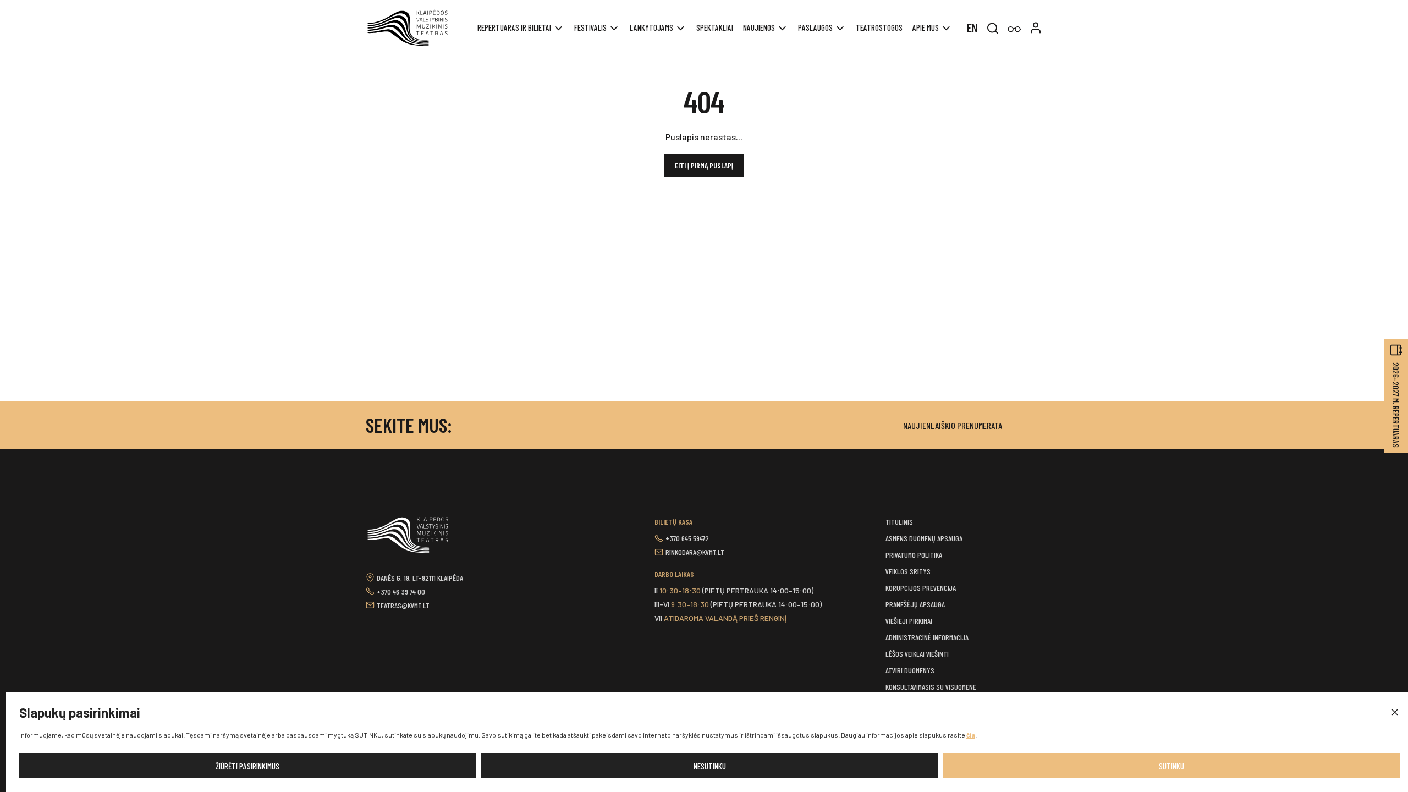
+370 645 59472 (687, 538)
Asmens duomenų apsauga (924, 538)
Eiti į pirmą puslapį (704, 165)
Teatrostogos (879, 27)
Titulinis (899, 521)
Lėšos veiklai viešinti (917, 653)
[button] (1394, 712)
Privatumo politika (914, 554)
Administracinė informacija (927, 637)
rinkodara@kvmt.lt (695, 552)
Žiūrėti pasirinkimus (247, 766)
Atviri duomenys (910, 670)
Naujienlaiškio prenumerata (952, 425)
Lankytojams (651, 27)
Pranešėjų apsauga (915, 604)
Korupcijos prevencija (921, 587)
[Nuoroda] (1014, 29)
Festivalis (590, 27)
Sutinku (1171, 766)
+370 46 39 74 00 (401, 591)
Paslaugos (815, 27)
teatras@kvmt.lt (403, 605)
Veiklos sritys (908, 571)
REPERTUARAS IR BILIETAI (514, 27)
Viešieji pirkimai (909, 620)
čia (970, 735)
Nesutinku (710, 766)
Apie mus (925, 27)
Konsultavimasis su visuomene (931, 686)
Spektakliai (714, 27)
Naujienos (759, 27)
